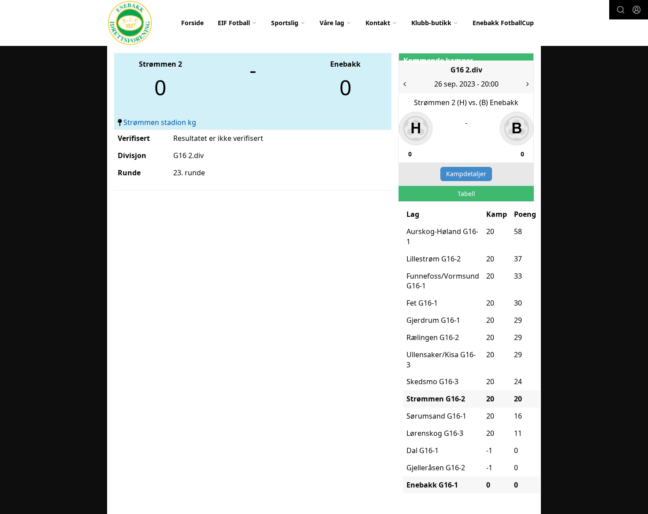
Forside (192, 23)
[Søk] (621, 10)
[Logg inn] (636, 10)
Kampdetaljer (466, 174)
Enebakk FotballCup (503, 23)
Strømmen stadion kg (159, 122)
